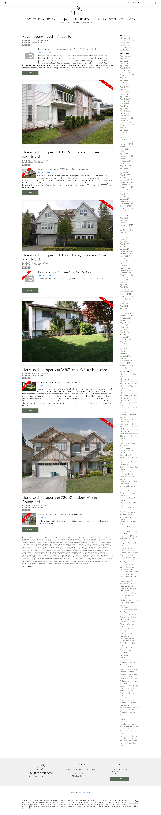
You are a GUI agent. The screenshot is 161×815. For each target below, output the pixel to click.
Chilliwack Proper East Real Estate (89, 541)
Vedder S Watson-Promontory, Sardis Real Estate (39, 561)
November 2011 (126, 361)
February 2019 (126, 196)
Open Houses (125, 48)
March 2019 (124, 194)
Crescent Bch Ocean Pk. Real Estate (32, 544)
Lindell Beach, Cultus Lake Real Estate (95, 552)
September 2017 (126, 230)
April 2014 (124, 308)
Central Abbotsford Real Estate (45, 541)
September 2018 (126, 208)
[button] (119, 779)
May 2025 (124, 85)
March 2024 (125, 99)
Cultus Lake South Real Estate (50, 544)
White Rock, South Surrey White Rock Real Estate (129, 731)
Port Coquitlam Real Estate (69, 557)
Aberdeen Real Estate (42, 539)
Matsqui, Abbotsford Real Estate (75, 553)
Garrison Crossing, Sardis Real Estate (75, 549)
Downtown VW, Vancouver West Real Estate (73, 545)
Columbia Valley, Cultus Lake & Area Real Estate (50, 542)
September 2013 (126, 320)
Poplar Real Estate (39, 557)
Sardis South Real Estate (56, 560)
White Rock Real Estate (94, 561)
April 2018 (124, 220)
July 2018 (123, 213)
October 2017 (125, 227)
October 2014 (125, 294)
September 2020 (127, 163)
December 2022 (126, 118)
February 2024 (126, 101)
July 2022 (124, 130)
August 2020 (125, 166)
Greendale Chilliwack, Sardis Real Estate (97, 549)
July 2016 (124, 258)
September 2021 (126, 147)
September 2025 (127, 75)
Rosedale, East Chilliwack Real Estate (76, 558)
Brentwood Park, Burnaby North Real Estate (128, 415)
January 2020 (126, 180)
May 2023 (124, 106)
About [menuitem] (130, 19)
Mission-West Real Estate (45, 555)
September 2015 (126, 275)
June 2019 (124, 189)
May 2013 (124, 327)
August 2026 (125, 59)
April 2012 (124, 349)
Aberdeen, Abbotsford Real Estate (57, 539)
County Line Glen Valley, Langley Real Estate (100, 542)
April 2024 (124, 97)
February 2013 (126, 335)
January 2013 (125, 337)
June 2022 (124, 132)
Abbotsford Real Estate (35, 42)
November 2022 (126, 120)
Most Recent (125, 56)
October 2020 (126, 161)
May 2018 (124, 218)
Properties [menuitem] (38, 19)
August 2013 (125, 323)
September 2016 (126, 254)
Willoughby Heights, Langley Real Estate (50, 563)
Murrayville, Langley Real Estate (80, 555)
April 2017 (124, 242)
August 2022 (125, 128)
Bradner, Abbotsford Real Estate (93, 539)
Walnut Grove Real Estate (61, 561)
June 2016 (124, 261)
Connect (150, 3)
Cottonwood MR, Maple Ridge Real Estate (75, 542)
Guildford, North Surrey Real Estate (62, 550)
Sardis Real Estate (44, 560)
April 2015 (124, 285)
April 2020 (124, 173)
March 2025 (125, 87)
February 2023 (126, 113)
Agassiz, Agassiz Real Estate (76, 539)
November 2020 (127, 158)
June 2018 (124, 216)
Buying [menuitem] (50, 19)
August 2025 (125, 78)
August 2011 (124, 368)
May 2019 (124, 192)
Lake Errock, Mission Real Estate (75, 552)
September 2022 (127, 125)
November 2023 (126, 104)
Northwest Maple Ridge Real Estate (99, 555)
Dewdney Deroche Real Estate (30, 545)
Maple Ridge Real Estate (47, 553)
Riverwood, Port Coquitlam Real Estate (32, 558)
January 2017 (125, 249)
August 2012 (125, 342)
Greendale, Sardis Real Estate (43, 550)
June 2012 (124, 346)
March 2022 (125, 139)
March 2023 (125, 111)
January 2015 (125, 289)
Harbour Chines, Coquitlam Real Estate (83, 550)
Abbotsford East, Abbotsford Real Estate (57, 537)
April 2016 (124, 263)
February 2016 (126, 268)
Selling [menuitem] (101, 19)
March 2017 (124, 244)
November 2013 (126, 316)
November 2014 (126, 292)
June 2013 (124, 325)
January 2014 (125, 313)
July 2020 (124, 168)
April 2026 (124, 66)
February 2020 (126, 178)
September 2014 (126, 296)
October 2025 (125, 73)
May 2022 (124, 135)
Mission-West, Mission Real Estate (61, 555)
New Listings (125, 45)
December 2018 (126, 201)
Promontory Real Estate (84, 557)
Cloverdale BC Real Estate (29, 542)
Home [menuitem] (28, 19)
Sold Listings (125, 50)
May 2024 (124, 94)
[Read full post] (67, 115)
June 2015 (124, 280)
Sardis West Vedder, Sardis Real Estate (74, 560)
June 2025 (124, 82)
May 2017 (124, 239)
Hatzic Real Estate (99, 550)
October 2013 (125, 318)
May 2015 (124, 282)
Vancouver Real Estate (129, 707)
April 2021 (124, 154)
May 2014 (124, 306)
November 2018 (126, 204)
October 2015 (125, 273)
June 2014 (124, 304)
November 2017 (126, 225)
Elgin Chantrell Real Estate (55, 547)
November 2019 (126, 182)
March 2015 (125, 287)
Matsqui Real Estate (60, 553)
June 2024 (124, 92)
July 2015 (124, 277)
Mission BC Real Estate (91, 553)
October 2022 (125, 123)
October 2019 (125, 185)
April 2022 (124, 137)
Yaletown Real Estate (67, 563)
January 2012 (125, 356)
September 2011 (126, 366)
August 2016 (125, 256)
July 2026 (124, 61)
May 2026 (124, 63)
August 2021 (125, 149)
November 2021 (126, 144)
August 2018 (125, 211)
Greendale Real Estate (28, 550)
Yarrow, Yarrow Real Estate (81, 563)
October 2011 (125, 363)
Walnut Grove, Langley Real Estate (78, 561)
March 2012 (124, 351)
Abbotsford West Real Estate (90, 537)
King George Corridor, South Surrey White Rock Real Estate (50, 552)
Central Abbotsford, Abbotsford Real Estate (67, 541)
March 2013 (124, 332)
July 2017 (123, 235)
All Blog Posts (125, 38)
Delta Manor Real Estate (85, 544)
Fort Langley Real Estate (84, 547)
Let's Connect (119, 778)
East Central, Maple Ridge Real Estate (37, 547)
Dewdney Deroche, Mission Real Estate (50, 545)
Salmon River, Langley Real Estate (96, 558)
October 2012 (125, 339)
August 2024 (125, 89)
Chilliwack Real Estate (105, 541)
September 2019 (126, 187)
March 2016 (124, 266)
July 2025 (124, 80)
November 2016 (126, 251)
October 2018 (125, 206)
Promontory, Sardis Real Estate (99, 557)
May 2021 (124, 151)
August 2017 (125, 232)
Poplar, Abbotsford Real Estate (53, 557)
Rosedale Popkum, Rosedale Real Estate (55, 558)
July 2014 (124, 301)
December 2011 (126, 358)
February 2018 (125, 223)
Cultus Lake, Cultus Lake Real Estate (68, 544)
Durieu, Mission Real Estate (93, 545)
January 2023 (126, 116)
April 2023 (124, 109)
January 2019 (125, 199)
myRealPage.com (84, 792)
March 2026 (125, 68)
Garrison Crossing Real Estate (55, 549)
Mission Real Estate (32, 555)
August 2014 (125, 299)
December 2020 (126, 156)
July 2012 (124, 344)
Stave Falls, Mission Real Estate (94, 560)
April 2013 (124, 330)
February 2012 (126, 354)
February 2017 (125, 247)
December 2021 (126, 142)
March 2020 (125, 175)
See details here (44, 52)
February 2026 (126, 70)
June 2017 (124, 237)
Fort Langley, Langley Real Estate (100, 547)
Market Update (116, 19)
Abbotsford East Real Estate (37, 537)
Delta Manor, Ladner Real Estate (102, 544)
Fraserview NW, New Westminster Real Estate (34, 549)
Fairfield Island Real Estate (70, 547)
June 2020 (124, 170)
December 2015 (126, 270)
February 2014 (126, 311)
